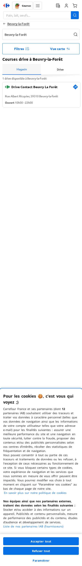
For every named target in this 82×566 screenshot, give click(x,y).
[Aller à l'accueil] (6, 6)
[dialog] (41, 477)
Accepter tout (41, 541)
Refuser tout (41, 551)
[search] (75, 34)
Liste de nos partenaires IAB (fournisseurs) (33, 526)
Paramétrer (41, 560)
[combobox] (41, 15)
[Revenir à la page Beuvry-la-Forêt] (4, 23)
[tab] (21, 69)
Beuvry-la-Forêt (18, 24)
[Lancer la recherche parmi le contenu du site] (75, 15)
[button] (37, 6)
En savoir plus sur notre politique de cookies (35, 493)
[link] (75, 89)
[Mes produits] (58, 6)
